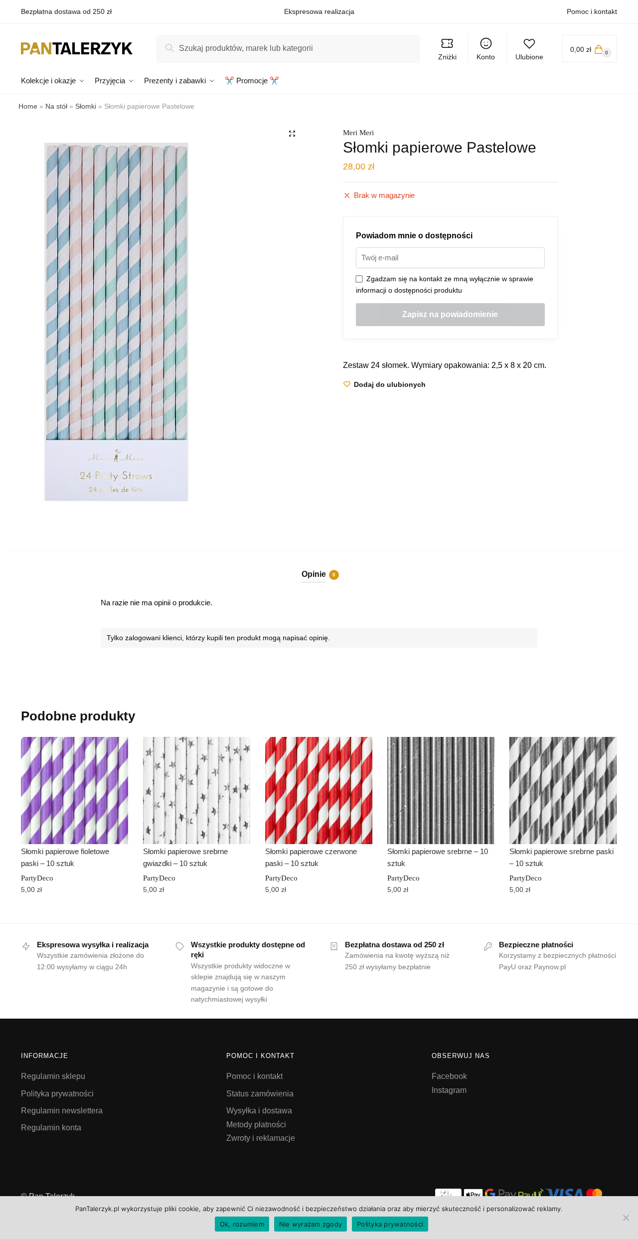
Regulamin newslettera (62, 1110)
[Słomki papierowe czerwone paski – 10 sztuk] (318, 790)
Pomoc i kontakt (592, 11)
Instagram (449, 1090)
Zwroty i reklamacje (260, 1138)
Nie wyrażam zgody (310, 1224)
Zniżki (447, 57)
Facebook (449, 1076)
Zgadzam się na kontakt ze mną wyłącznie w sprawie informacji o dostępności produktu (444, 284)
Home (27, 106)
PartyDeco (37, 878)
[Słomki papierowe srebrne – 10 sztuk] (440, 790)
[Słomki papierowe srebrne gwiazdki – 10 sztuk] (196, 790)
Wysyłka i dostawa (259, 1110)
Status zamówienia (260, 1093)
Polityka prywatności (57, 1093)
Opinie (314, 574)
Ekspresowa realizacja (319, 11)
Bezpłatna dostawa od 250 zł (66, 11)
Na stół (56, 106)
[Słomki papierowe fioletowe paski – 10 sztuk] (74, 790)
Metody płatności (256, 1124)
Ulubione (529, 57)
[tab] (319, 566)
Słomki (85, 106)
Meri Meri (358, 133)
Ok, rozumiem (242, 1224)
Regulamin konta (51, 1127)
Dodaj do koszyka (74, 912)
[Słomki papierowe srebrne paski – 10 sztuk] (563, 790)
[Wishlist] (113, 751)
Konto (486, 57)
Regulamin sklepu (53, 1076)
